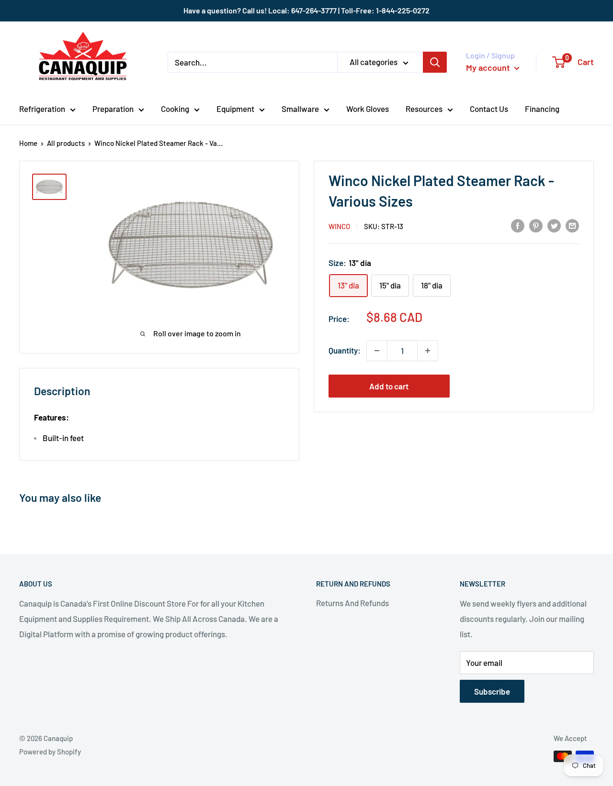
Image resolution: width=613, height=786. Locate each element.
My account (489, 67)
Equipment (235, 108)
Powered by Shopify (50, 751)
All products (66, 143)
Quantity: (345, 350)
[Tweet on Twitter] (554, 225)
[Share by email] (572, 225)
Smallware (300, 108)
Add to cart (389, 386)
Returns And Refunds (352, 603)
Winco (339, 226)
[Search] (435, 62)
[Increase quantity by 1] (428, 351)
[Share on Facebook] (517, 225)
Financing (542, 108)
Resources (424, 108)
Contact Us (489, 108)
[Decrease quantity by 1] (377, 351)
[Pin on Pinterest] (536, 225)
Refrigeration (42, 108)
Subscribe (492, 691)
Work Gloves (367, 108)
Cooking (175, 108)
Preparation (113, 108)
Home (28, 143)
